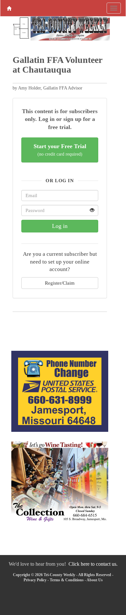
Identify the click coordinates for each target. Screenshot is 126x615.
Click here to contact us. (93, 564)
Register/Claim (60, 283)
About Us (95, 580)
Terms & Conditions (67, 580)
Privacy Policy (35, 580)
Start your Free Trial (60, 150)
